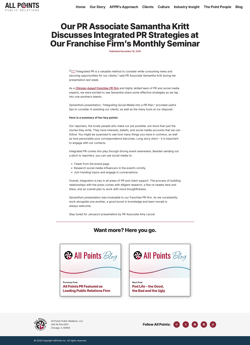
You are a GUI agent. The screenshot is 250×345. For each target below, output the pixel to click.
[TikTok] (213, 324)
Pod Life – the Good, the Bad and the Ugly (148, 288)
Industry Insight (187, 7)
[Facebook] (195, 324)
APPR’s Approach (124, 7)
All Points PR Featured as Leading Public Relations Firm (86, 288)
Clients (148, 7)
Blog (239, 7)
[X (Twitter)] (186, 324)
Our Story (97, 7)
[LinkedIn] (204, 324)
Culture (164, 7)
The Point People (217, 7)
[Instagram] (176, 324)
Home (81, 7)
